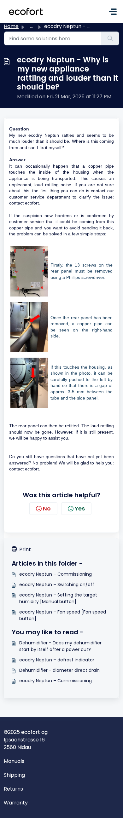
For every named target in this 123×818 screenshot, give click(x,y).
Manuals (14, 761)
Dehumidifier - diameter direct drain (59, 670)
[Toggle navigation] (113, 11)
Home (11, 26)
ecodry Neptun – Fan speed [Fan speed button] (62, 615)
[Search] (110, 38)
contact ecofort (24, 468)
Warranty (16, 802)
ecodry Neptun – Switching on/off (56, 584)
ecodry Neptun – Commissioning (55, 574)
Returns (13, 788)
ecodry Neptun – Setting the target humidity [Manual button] (58, 598)
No (47, 508)
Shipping (14, 775)
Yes (80, 508)
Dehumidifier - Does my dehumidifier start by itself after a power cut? (60, 646)
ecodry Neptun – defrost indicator (56, 660)
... (31, 26)
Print (25, 549)
